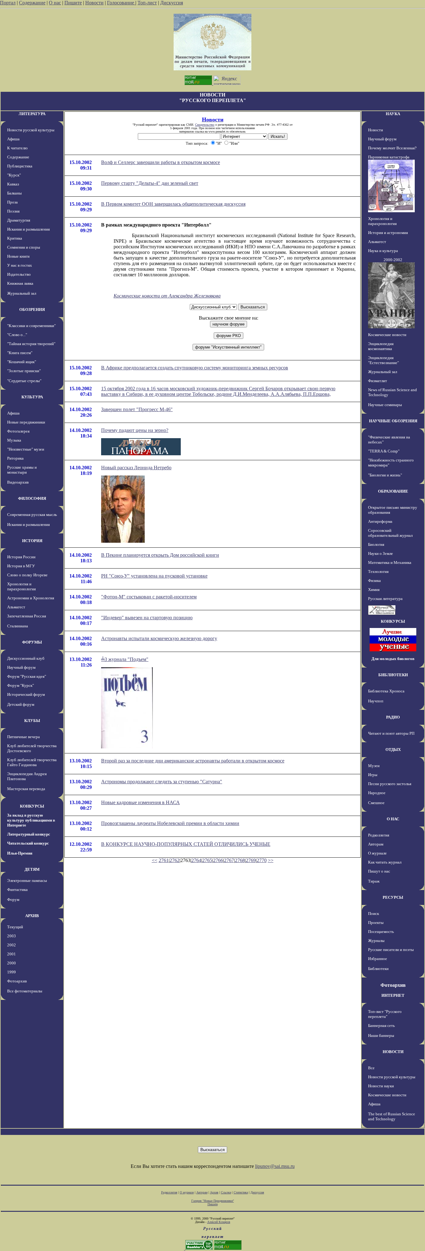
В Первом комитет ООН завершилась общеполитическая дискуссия (173, 204)
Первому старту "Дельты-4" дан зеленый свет (149, 183)
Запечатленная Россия (26, 616)
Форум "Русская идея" (26, 676)
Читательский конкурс (28, 843)
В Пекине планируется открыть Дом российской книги (160, 555)
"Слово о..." (17, 334)
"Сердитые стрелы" (24, 380)
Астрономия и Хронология (30, 598)
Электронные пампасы (27, 880)
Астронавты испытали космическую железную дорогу (159, 638)
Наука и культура (383, 250)
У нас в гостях (19, 265)
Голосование (121, 2)
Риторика (15, 458)
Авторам (375, 844)
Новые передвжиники (26, 422)
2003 (11, 936)
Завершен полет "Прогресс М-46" (137, 409)
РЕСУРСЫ (393, 897)
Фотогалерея (18, 431)
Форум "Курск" (20, 685)
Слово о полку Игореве (27, 575)
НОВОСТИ (393, 1051)
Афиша (13, 139)
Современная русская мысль (32, 514)
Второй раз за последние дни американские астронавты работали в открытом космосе (192, 760)
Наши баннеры (381, 1035)
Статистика (241, 1192)
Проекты (376, 922)
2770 (262, 860)
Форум (13, 899)
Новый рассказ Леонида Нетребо (136, 467)
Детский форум (20, 704)
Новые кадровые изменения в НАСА (140, 802)
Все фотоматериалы (24, 991)
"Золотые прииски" (24, 370)
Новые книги (18, 256)
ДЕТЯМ (32, 869)
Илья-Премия (19, 853)
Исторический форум (26, 694)
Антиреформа (380, 521)
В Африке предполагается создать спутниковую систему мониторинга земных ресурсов (194, 367)
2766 (218, 860)
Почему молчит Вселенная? (392, 148)
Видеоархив (18, 482)
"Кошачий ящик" (21, 361)
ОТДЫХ (393, 749)
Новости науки (381, 1086)
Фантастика (17, 889)
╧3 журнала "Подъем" (124, 659)
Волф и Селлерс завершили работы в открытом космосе (160, 162)
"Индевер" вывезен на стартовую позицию (147, 617)
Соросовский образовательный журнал (390, 533)
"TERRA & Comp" (383, 451)
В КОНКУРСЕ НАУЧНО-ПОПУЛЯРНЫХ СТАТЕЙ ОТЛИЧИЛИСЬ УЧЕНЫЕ (185, 844)
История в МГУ (21, 566)
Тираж (374, 881)
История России (21, 557)
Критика (14, 238)
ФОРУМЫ (32, 642)
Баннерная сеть (381, 1025)
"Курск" (14, 175)
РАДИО (393, 717)
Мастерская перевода (26, 788)
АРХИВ (32, 915)
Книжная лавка (20, 283)
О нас (55, 2)
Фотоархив (17, 981)
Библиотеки (378, 968)
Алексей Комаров (218, 1222)
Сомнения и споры (23, 247)
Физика (374, 580)
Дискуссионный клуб (25, 658)
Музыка (14, 440)
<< (154, 860)
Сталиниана (17, 626)
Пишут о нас (379, 871)
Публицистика (19, 166)
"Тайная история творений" (31, 343)
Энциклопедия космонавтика (381, 346)
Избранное (377, 958)
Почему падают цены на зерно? (134, 430)
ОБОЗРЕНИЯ (32, 309)
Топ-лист (147, 2)
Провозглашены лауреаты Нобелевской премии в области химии (170, 823)
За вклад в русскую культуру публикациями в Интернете (31, 820)
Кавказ (13, 184)
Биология (376, 544)
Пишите (73, 2)
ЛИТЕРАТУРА (32, 113)
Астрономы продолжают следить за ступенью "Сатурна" (161, 781)
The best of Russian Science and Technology (391, 1116)
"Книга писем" (19, 352)
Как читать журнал (384, 862)
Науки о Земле (380, 553)
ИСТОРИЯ (32, 540)
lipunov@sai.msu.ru (275, 1166)
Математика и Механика (389, 562)
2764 (196, 860)
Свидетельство (204, 124)
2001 (11, 954)
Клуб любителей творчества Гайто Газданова (32, 762)
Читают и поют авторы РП (391, 733)
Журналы (376, 940)
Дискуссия (171, 2)
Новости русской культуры (30, 130)
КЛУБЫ (32, 720)
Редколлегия (378, 835)
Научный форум (21, 667)
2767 (229, 860)
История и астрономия (388, 232)
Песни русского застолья (389, 783)
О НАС (393, 819)
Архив (214, 1192)
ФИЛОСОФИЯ (32, 498)
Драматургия (18, 220)
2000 (11, 963)
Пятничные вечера (23, 736)
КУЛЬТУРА (32, 397)
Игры (372, 774)
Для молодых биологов (392, 658)
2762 (175, 860)
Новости (94, 2)
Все (371, 1068)
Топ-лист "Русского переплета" (385, 1014)
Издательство (19, 274)
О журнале (377, 853)
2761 (164, 860)
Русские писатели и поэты (391, 949)
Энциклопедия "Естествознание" (383, 360)
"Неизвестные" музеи (25, 449)
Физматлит (377, 380)
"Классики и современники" (31, 325)
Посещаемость (381, 931)
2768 (240, 860)
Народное (376, 792)
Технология (378, 571)
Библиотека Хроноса (386, 691)
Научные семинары (385, 404)
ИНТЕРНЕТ (392, 995)
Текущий (15, 927)
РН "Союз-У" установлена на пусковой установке (154, 576)
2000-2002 (393, 259)
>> (270, 860)
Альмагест (16, 607)
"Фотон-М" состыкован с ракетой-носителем (149, 596)
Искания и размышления (28, 229)
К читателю (17, 148)
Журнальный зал (21, 293)
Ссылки (226, 1192)
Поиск (373, 913)
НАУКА (393, 113)
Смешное (376, 802)
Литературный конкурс (28, 834)
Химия (374, 589)
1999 (11, 972)
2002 (11, 945)
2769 (251, 860)
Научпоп (375, 701)
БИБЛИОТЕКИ (393, 674)
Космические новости (387, 334)
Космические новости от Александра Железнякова (167, 295)
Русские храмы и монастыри (22, 470)
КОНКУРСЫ (32, 806)
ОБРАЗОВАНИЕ (393, 491)
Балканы (14, 193)
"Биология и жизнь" (385, 475)
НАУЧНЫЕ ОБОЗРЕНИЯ (393, 421)
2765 (207, 860)
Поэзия (13, 211)
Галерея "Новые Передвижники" (212, 1200)
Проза (12, 202)
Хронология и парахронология (21, 586)
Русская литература (385, 598)
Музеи (374, 765)
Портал (8, 2)
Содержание (32, 2)
